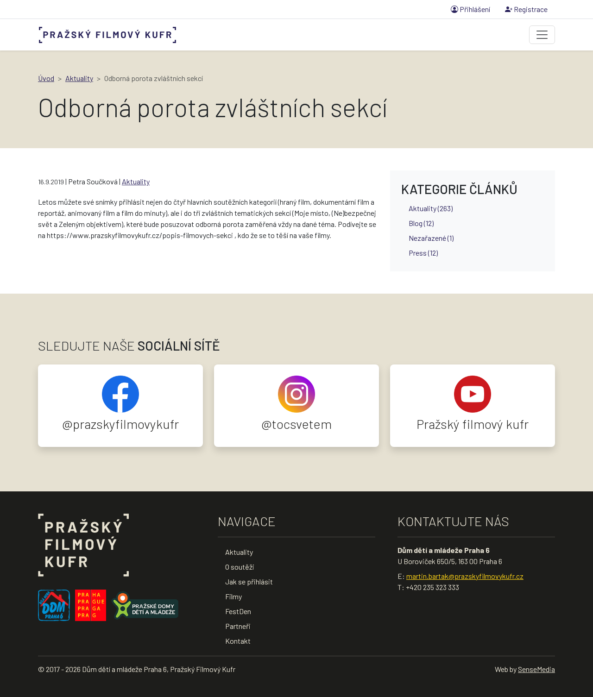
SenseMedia (536, 669)
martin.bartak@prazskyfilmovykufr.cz (465, 575)
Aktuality (79, 78)
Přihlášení (474, 9)
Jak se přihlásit (249, 581)
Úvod (46, 78)
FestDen (238, 611)
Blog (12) (421, 223)
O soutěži (239, 566)
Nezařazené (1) (431, 237)
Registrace (530, 9)
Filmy (233, 596)
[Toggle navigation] (542, 34)
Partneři (238, 626)
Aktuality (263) (431, 208)
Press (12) (423, 252)
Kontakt (238, 640)
